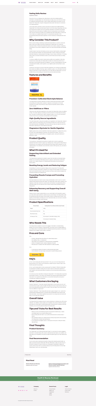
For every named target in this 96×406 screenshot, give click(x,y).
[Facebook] (20, 390)
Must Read (54, 366)
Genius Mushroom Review (33, 363)
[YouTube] (18, 390)
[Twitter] (26, 390)
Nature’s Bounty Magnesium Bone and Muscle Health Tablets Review (58, 364)
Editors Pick (32, 365)
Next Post (69, 354)
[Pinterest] (22, 390)
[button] (64, 2)
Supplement (31, 15)
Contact (35, 390)
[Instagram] (24, 390)
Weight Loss (51, 390)
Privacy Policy (67, 390)
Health (50, 393)
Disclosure (67, 391)
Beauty (50, 394)
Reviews (36, 15)
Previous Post (27, 354)
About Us (35, 388)
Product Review (52, 388)
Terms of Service (68, 388)
